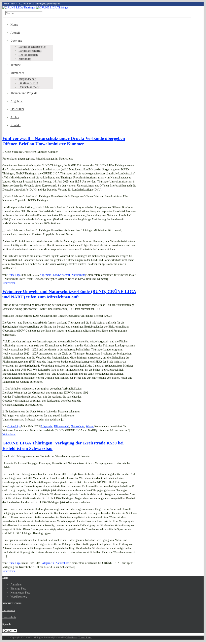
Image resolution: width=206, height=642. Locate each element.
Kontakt (15, 125)
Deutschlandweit (29, 87)
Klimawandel (61, 426)
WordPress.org (18, 596)
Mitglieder (25, 58)
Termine (15, 64)
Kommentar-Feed (20, 592)
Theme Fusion (85, 637)
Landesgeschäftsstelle (32, 46)
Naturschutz (78, 274)
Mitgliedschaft (27, 78)
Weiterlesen (8, 282)
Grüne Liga (14, 274)
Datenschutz (9, 617)
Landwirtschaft (61, 274)
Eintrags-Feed (18, 588)
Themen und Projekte (23, 93)
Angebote (16, 101)
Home (14, 24)
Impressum (8, 610)
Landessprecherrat (30, 50)
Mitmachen (17, 72)
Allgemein (45, 274)
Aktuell (15, 32)
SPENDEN (17, 109)
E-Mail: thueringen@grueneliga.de (43, 3)
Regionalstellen (28, 54)
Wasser (90, 426)
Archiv (14, 117)
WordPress (71, 637)
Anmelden (16, 584)
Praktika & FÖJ (28, 83)
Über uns (16, 40)
